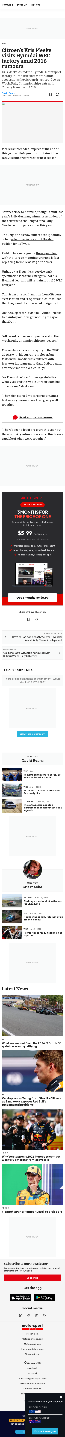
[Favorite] (50, 94)
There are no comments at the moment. (32, 680)
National (36, 4)
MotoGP (22, 4)
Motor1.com (32, 1333)
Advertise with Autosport (32, 1383)
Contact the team (32, 1388)
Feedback (32, 1368)
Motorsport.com (32, 1344)
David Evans (8, 93)
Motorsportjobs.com (32, 1339)
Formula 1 (7, 4)
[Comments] (58, 94)
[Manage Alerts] (36, 619)
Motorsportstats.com (32, 1349)
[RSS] (45, 1316)
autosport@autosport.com (33, 1378)
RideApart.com (32, 1354)
